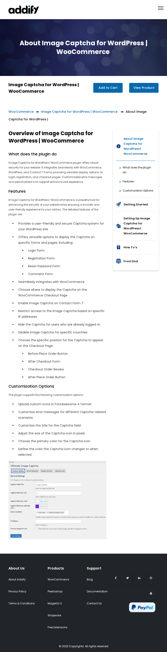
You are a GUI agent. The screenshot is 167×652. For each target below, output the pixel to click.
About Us (16, 568)
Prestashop (55, 591)
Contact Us (94, 603)
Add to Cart (108, 88)
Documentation (97, 591)
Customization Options (138, 190)
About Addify (17, 579)
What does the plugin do (137, 170)
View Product (144, 88)
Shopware (54, 615)
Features (128, 181)
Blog (90, 579)
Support (94, 568)
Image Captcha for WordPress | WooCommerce (80, 111)
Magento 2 (55, 603)
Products (56, 568)
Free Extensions (57, 627)
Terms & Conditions (21, 603)
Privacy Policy (17, 591)
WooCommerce (21, 111)
